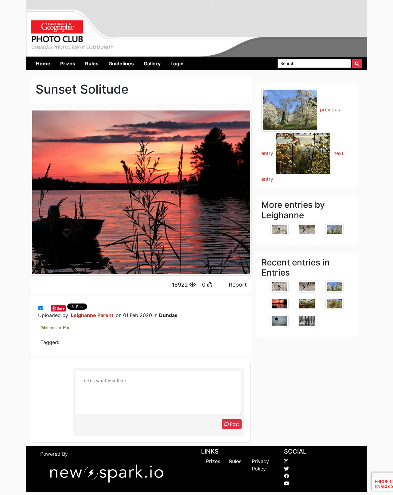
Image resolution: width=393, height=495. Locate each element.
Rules (235, 461)
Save (60, 308)
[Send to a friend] (40, 308)
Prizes (213, 461)
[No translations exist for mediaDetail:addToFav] (46, 307)
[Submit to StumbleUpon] (49, 307)
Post (234, 424)
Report (238, 284)
